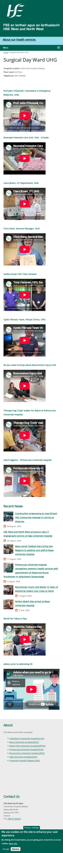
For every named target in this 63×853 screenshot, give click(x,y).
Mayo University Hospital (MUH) (24, 742)
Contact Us (12, 796)
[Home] (14, 10)
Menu (5, 48)
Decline (15, 849)
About (8, 725)
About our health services (19, 39)
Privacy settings (31, 827)
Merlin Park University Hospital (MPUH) (27, 745)
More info (13, 843)
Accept (6, 849)
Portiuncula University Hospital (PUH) (26, 749)
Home (6, 52)
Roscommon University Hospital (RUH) (27, 753)
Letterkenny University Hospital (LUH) (26, 738)
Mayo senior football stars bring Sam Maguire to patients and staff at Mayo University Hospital (34, 550)
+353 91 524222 (14, 818)
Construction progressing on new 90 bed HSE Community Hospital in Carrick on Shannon (36, 517)
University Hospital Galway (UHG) (24, 760)
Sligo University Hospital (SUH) (23, 756)
